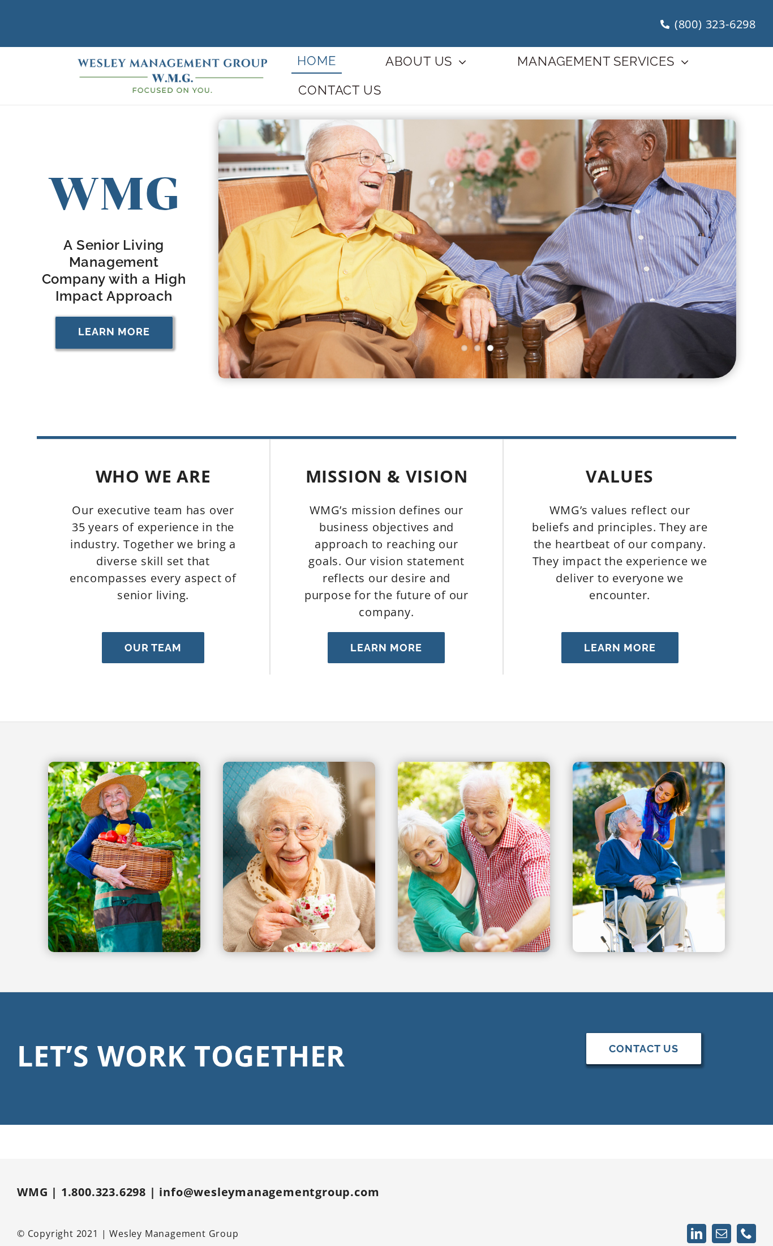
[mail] (721, 1233)
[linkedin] (696, 1233)
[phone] (746, 1233)
